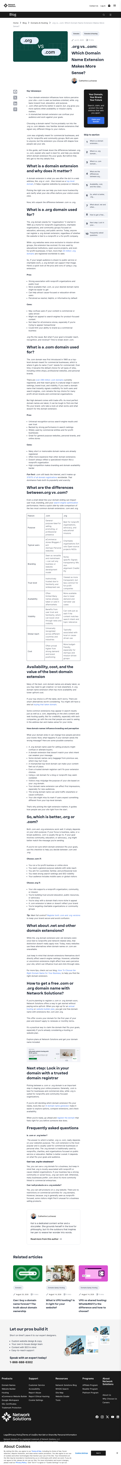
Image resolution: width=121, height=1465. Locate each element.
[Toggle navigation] (115, 5)
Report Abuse (35, 1392)
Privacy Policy (15, 1435)
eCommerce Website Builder (14, 1396)
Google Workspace (10, 1400)
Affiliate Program (90, 1385)
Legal (6, 1435)
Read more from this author (44, 1239)
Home (15, 23)
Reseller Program (90, 1389)
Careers (106, 1402)
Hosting (5, 1392)
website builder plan (45, 1009)
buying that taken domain (45, 704)
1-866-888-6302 (21, 1362)
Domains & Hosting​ (39, 23)
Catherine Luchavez (88, 81)
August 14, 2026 (55, 1294)
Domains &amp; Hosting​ (56, 1288)
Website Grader (62, 1396)
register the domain (66, 1118)
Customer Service (37, 1385)
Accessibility (34, 1389)
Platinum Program (90, 1392)
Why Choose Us (110, 1399)
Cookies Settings (81, 1453)
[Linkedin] (15, 103)
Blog (25, 23)
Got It (98, 1453)
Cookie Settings (36, 1400)
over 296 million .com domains (49, 380)
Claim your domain (96, 120)
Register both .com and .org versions (63, 915)
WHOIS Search (62, 1389)
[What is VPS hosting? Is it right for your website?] (60, 1273)
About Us (107, 1395)
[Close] (117, 1453)
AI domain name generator (57, 1106)
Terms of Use (29, 1435)
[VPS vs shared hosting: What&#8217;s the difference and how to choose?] (93, 1273)
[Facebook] (15, 92)
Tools (58, 1400)
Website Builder (9, 1389)
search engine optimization (66, 503)
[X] (15, 97)
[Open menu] (110, 14)
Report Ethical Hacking (39, 1396)
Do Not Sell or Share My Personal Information (56, 1435)
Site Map (59, 1392)
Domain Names (8, 1385)
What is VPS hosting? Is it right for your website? (60, 1304)
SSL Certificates (9, 1404)
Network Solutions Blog (66, 1385)
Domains (76, 33)
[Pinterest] (15, 109)
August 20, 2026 (22, 1294)
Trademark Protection (11, 1407)
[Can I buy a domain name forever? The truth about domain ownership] (27, 1273)
